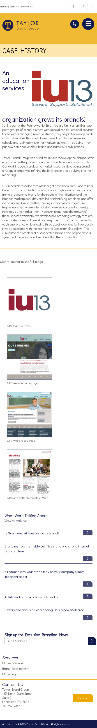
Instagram (82, 6)
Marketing (9, 674)
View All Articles (16, 520)
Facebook (73, 6)
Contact (83, 698)
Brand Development (15, 668)
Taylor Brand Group (20, 27)
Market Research (13, 663)
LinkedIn (92, 6)
